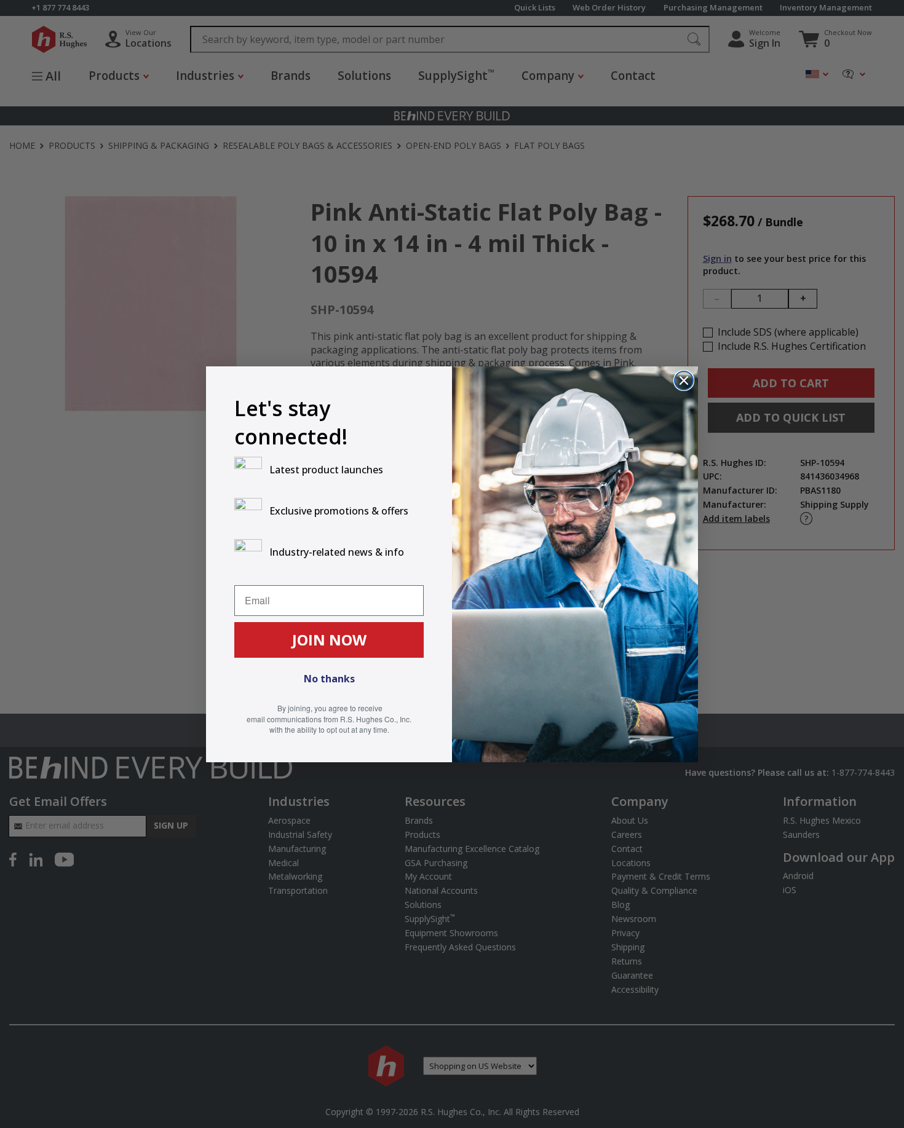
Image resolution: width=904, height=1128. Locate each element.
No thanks (329, 678)
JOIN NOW (329, 639)
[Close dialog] (684, 380)
